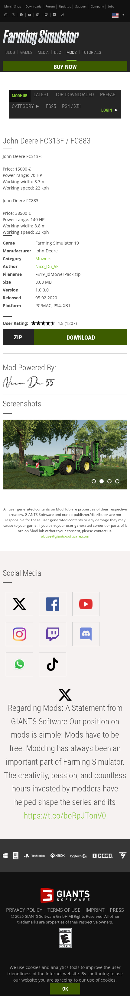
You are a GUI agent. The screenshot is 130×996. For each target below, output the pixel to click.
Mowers (43, 258)
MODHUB (20, 95)
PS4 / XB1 (72, 106)
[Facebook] (22, 15)
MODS (71, 52)
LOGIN (106, 110)
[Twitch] (47, 15)
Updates (65, 6)
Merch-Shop (12, 6)
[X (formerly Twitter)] (13, 15)
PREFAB (107, 94)
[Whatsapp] (6, 15)
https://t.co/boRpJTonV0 (65, 816)
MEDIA (43, 52)
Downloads (33, 6)
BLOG (10, 52)
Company (97, 6)
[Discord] (55, 15)
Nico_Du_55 (47, 266)
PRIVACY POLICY (24, 910)
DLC (57, 52)
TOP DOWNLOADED (74, 94)
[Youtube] (30, 15)
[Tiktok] (63, 15)
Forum (50, 6)
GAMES (26, 52)
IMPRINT (95, 910)
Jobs (111, 6)
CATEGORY (23, 106)
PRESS (117, 910)
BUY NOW (65, 66)
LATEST (41, 94)
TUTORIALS (91, 52)
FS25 (51, 106)
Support (80, 6)
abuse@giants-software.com (65, 536)
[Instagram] (38, 15)
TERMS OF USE (63, 910)
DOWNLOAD (81, 337)
